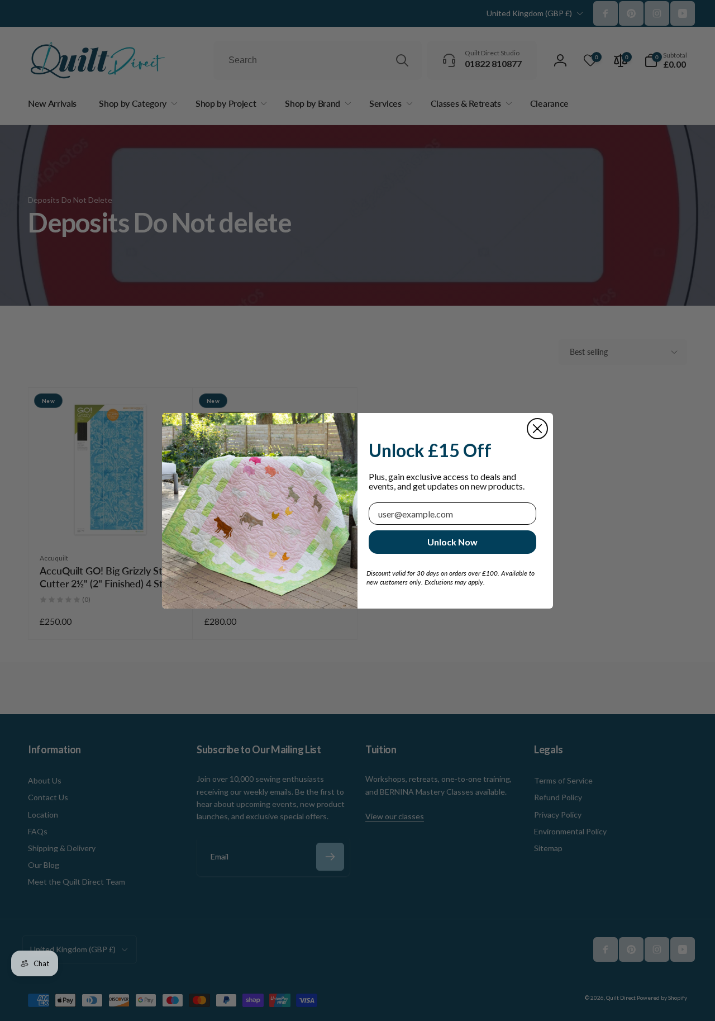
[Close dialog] (537, 429)
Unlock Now (452, 541)
